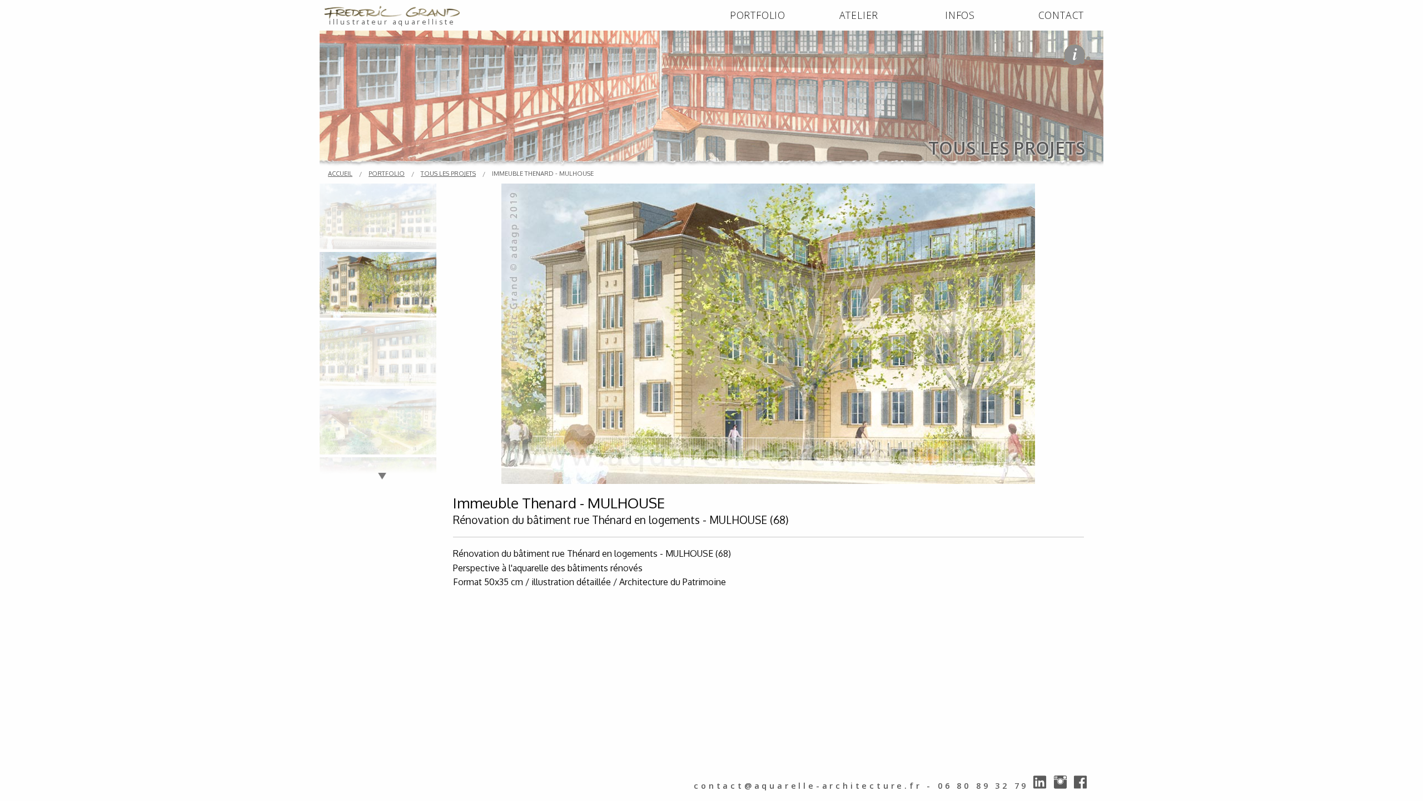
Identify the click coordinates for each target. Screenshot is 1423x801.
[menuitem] (757, 15)
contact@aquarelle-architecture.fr (808, 785)
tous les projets (448, 173)
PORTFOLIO (757, 15)
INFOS (960, 15)
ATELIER (859, 15)
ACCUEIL (340, 173)
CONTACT (1061, 15)
